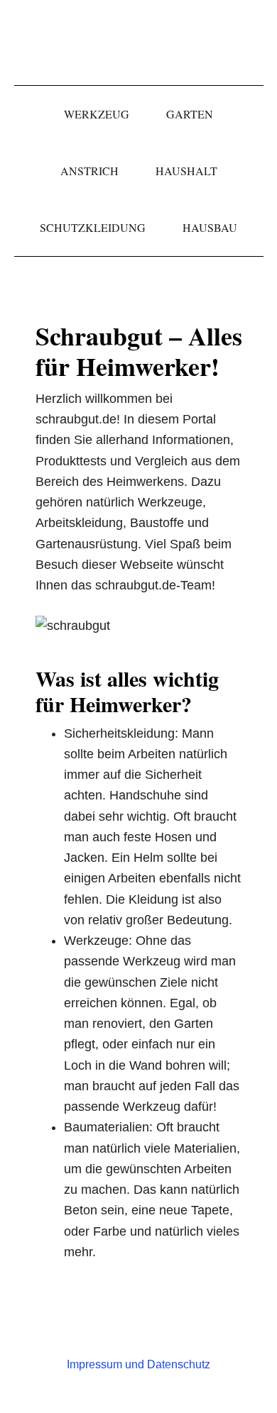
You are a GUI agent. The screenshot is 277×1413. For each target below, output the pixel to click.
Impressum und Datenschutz (138, 1364)
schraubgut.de (138, 42)
